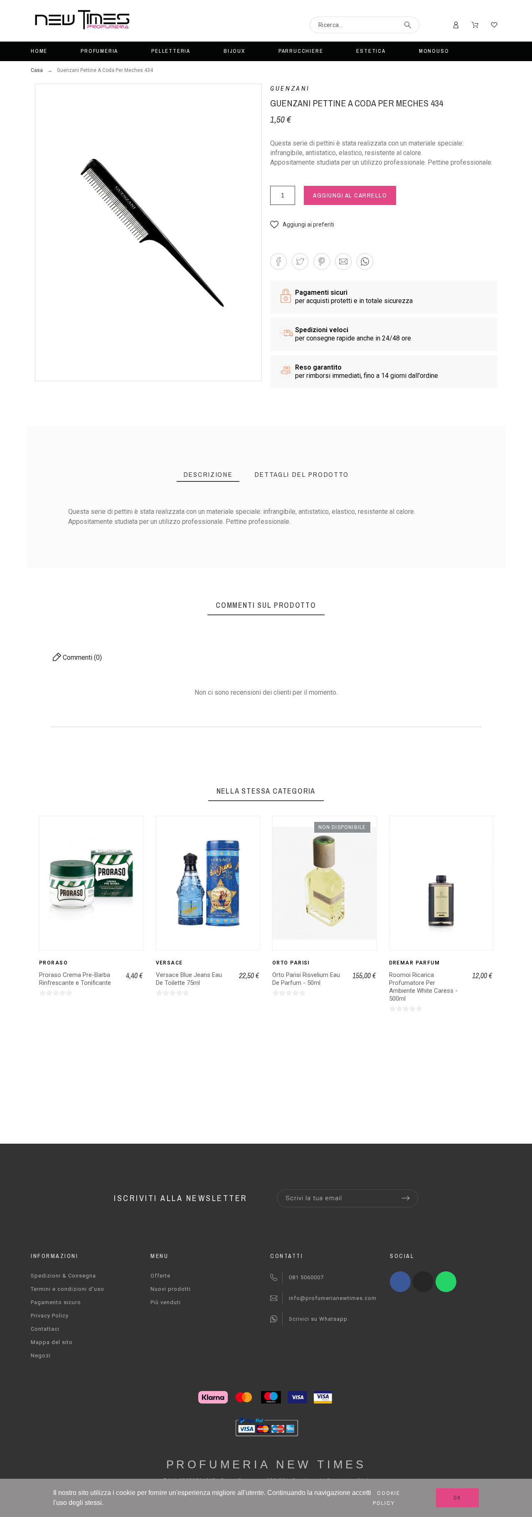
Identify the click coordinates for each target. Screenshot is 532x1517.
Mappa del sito (52, 1342)
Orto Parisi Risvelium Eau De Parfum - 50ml (306, 979)
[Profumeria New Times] (82, 21)
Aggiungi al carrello (350, 195)
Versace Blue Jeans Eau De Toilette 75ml (189, 979)
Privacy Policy (50, 1315)
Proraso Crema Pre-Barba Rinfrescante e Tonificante (75, 979)
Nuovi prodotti (170, 1289)
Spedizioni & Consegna (63, 1276)
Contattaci (45, 1329)
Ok (457, 1498)
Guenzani (290, 88)
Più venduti (165, 1302)
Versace (169, 963)
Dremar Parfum (414, 963)
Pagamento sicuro (56, 1302)
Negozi (41, 1355)
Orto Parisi (291, 963)
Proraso (53, 963)
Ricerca (409, 25)
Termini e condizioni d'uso (67, 1289)
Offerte (160, 1276)
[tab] (208, 474)
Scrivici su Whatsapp (318, 1319)
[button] (302, 224)
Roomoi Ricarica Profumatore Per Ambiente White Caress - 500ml (423, 986)
